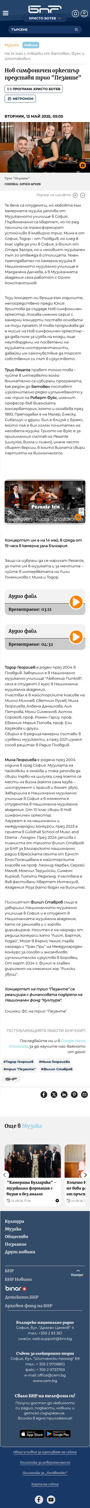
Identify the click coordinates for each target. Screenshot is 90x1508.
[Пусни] (76, 602)
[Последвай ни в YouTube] (51, 1499)
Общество (16, 1236)
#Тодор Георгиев (18, 1062)
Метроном (23, 99)
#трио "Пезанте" (19, 1069)
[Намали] (82, 195)
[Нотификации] (75, 14)
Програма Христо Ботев (36, 89)
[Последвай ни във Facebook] (39, 1499)
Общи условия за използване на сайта (45, 1452)
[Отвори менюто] (5, 12)
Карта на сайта (45, 1484)
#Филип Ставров (56, 1069)
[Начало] (45, 9)
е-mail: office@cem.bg (45, 1375)
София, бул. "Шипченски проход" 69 (45, 1358)
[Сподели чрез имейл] (84, 1094)
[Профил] (84, 14)
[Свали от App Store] (32, 1433)
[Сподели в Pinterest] (74, 1094)
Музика (12, 45)
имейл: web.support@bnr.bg (45, 1339)
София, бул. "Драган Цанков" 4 (45, 1327)
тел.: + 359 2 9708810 (45, 1364)
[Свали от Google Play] (58, 1433)
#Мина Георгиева (54, 1062)
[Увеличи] (75, 195)
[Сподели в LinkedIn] (64, 1094)
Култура (14, 1221)
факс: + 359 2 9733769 (45, 1369)
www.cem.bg (45, 1381)
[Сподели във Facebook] (44, 1094)
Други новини (20, 1251)
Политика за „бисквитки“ (45, 1473)
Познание (16, 1244)
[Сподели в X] (54, 1094)
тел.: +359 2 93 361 (45, 1333)
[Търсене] (76, 29)
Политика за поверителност (45, 1462)
